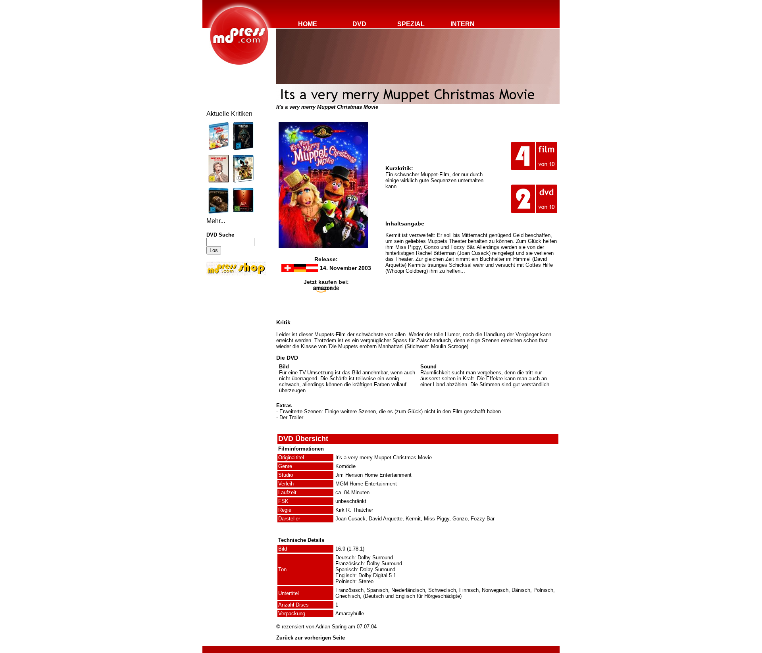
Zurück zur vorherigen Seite (310, 638)
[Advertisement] (230, 330)
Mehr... (215, 221)
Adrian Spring (331, 627)
